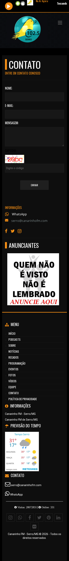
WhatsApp (19, 214)
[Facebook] (30, 517)
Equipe (12, 387)
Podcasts (14, 339)
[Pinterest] (49, 517)
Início (11, 333)
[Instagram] (11, 517)
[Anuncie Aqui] (33, 272)
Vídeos (12, 381)
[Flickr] (34, 526)
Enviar (34, 185)
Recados (13, 357)
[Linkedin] (58, 517)
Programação (16, 363)
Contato (13, 393)
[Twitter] (39, 517)
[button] (60, 23)
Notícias (13, 351)
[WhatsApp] (20, 517)
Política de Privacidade (22, 399)
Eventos (13, 369)
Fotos (12, 375)
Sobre (12, 345)
